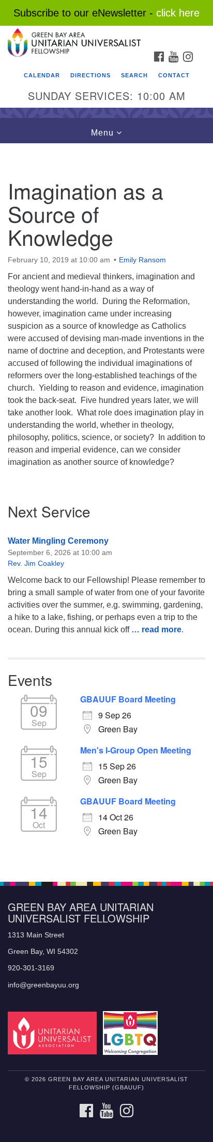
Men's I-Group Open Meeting (135, 750)
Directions (90, 75)
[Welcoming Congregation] (132, 1032)
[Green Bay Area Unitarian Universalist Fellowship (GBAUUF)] (106, 35)
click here (178, 13)
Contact (174, 75)
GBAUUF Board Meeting (128, 699)
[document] (106, 506)
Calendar (42, 75)
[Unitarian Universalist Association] (54, 1032)
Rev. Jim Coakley (36, 563)
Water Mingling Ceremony (58, 540)
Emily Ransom (142, 260)
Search (134, 75)
